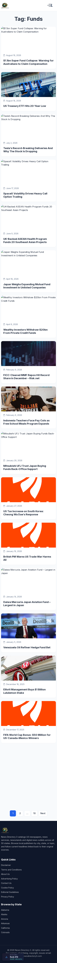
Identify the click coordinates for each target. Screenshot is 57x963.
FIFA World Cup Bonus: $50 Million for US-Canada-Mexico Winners (27, 736)
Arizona (4, 919)
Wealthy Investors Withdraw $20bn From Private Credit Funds (25, 331)
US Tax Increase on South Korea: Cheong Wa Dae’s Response (23, 513)
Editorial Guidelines (10, 892)
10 (34, 813)
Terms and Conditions (11, 869)
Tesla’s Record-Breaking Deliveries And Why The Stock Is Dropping (28, 150)
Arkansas (5, 923)
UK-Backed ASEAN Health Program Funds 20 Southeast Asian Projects (25, 240)
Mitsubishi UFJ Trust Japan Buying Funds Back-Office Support (24, 467)
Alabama (5, 910)
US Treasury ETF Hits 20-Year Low (24, 105)
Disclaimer (6, 865)
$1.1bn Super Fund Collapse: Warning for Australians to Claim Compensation (28, 62)
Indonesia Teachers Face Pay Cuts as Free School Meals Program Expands (26, 422)
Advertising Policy (9, 878)
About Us (5, 874)
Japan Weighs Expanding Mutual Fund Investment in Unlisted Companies (26, 286)
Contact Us (6, 883)
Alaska (4, 914)
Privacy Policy (7, 896)
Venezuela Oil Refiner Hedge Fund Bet (26, 647)
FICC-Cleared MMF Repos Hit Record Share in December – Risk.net (26, 376)
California (5, 928)
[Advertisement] (28, 773)
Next (42, 813)
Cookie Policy (7, 887)
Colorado (5, 932)
